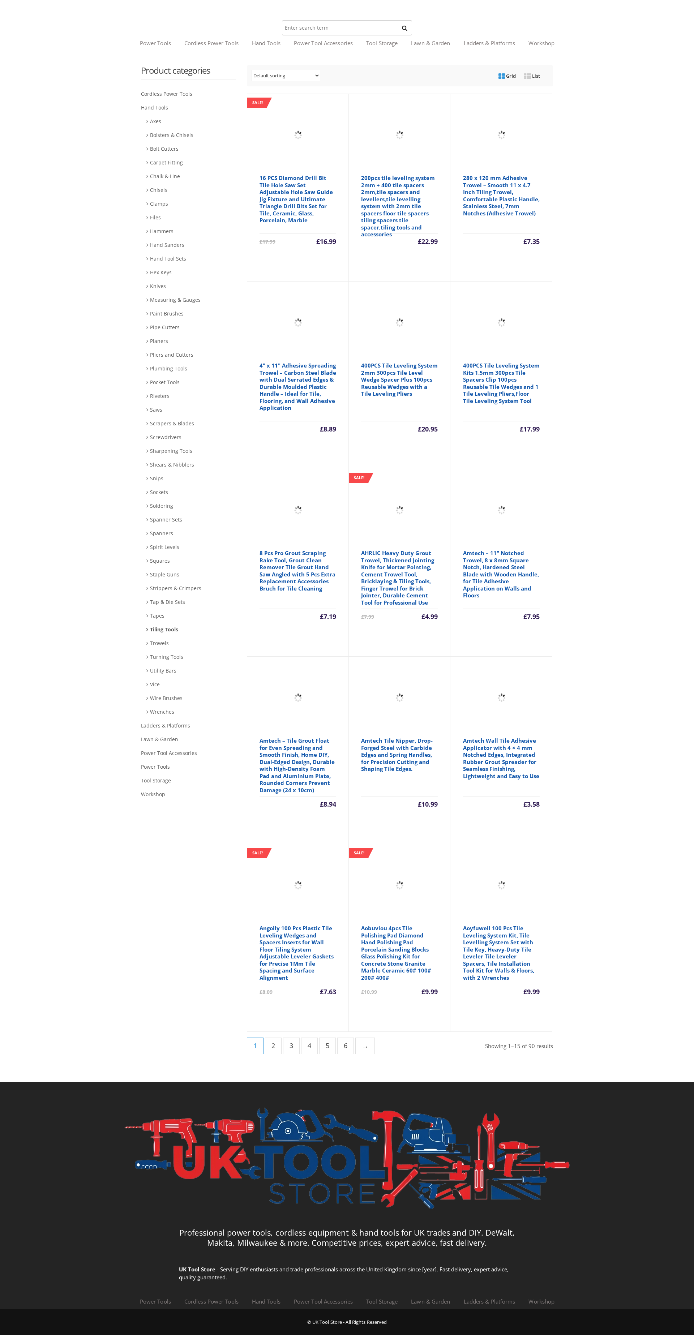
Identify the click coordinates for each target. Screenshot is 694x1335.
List (535, 76)
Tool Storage (382, 43)
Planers (159, 341)
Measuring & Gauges (175, 299)
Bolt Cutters (164, 148)
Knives (158, 286)
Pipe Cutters (165, 327)
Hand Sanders (167, 244)
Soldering (161, 505)
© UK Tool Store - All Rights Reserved (347, 1322)
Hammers (162, 231)
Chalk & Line (165, 176)
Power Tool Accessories (323, 43)
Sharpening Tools (171, 450)
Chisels (158, 189)
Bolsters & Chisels (171, 135)
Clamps (159, 203)
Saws (156, 409)
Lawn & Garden (430, 43)
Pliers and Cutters (171, 354)
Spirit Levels (164, 547)
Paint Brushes (167, 313)
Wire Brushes (166, 698)
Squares (160, 560)
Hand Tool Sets (168, 258)
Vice (155, 684)
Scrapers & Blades (172, 423)
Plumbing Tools (168, 368)
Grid (510, 76)
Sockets (159, 492)
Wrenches (162, 711)
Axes (155, 121)
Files (155, 217)
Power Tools (155, 43)
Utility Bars (163, 670)
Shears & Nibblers (172, 464)
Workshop (541, 43)
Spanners (161, 533)
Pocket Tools (165, 382)
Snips (156, 478)
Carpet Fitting (166, 162)
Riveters (160, 395)
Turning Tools (166, 656)
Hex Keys (161, 272)
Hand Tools (266, 43)
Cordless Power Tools (211, 43)
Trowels (159, 643)
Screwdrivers (165, 437)
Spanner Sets (166, 519)
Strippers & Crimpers (175, 588)
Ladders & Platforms (489, 43)
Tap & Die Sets (167, 601)
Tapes (157, 615)
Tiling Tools (164, 629)
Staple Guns (164, 574)
